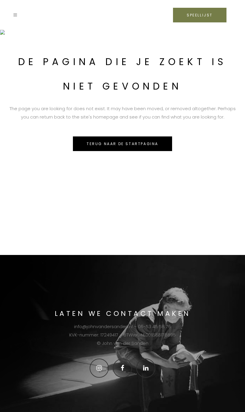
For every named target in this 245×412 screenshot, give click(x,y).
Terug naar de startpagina (122, 143)
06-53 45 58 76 (154, 326)
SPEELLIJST (200, 15)
